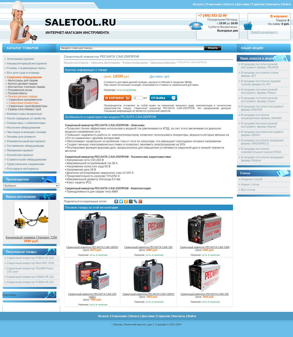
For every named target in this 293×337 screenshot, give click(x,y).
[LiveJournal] (135, 201)
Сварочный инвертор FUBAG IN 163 (30, 257)
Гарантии (258, 4)
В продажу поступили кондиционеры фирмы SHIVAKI (261, 116)
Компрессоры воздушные (24, 113)
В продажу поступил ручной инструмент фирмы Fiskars (259, 91)
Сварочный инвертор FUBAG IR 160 (30, 276)
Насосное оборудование (23, 127)
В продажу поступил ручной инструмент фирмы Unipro (259, 99)
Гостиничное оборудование (25, 145)
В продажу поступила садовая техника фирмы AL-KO (261, 83)
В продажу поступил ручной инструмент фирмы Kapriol (259, 125)
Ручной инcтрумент (20, 155)
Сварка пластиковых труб (24, 109)
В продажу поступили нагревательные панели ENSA (261, 150)
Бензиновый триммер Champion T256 (31, 237)
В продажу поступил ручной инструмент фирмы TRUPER (260, 66)
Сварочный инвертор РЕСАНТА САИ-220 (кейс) (92, 295)
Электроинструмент (20, 59)
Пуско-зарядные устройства (26, 118)
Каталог (198, 4)
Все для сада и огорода (23, 72)
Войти (286, 4)
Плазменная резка (20, 90)
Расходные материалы (23, 168)
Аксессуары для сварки (23, 80)
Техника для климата (21, 136)
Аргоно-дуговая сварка (22, 83)
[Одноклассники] (126, 201)
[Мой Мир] (130, 201)
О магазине (214, 4)
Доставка (243, 4)
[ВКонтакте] (116, 201)
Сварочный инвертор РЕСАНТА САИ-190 (148, 247)
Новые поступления (21, 196)
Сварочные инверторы (24, 102)
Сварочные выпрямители (25, 99)
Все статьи (248, 189)
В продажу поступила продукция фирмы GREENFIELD (262, 142)
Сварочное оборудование (24, 77)
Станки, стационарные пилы (26, 68)
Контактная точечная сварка (26, 86)
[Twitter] (121, 201)
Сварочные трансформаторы (28, 106)
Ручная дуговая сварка (22, 96)
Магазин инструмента (76, 62)
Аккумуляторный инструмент (27, 63)
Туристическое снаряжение (25, 164)
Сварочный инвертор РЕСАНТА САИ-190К (204, 247)
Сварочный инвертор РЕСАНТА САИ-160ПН (92, 247)
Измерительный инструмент (26, 141)
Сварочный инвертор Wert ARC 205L (31, 263)
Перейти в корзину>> (264, 32)
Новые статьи (250, 184)
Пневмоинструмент (20, 150)
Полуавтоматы (17, 93)
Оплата (229, 4)
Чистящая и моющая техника (26, 132)
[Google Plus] (140, 201)
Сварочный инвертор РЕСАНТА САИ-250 (205, 294)
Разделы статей (251, 179)
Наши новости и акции (257, 58)
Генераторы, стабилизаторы (26, 123)
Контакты (273, 4)
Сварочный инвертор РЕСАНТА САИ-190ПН (148, 294)
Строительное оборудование (26, 159)
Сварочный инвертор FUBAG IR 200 (30, 282)
